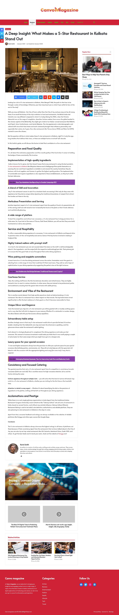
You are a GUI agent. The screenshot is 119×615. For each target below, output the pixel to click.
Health (56, 22)
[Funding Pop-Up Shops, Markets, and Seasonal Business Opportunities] (41, 548)
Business (32, 22)
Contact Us (105, 611)
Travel (72, 22)
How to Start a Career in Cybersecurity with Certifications (101, 103)
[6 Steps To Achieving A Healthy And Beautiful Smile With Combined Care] (87, 112)
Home (25, 22)
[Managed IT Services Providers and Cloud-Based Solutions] (87, 85)
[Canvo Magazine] (59, 10)
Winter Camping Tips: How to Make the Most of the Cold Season (102, 94)
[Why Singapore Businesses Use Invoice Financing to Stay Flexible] (18, 548)
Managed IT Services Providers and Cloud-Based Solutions (102, 85)
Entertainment (41, 22)
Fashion (50, 22)
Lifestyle (44, 598)
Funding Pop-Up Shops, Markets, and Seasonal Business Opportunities (41, 557)
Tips (67, 22)
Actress (44, 584)
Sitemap (111, 611)
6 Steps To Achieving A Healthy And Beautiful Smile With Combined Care (102, 112)
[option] (41, 481)
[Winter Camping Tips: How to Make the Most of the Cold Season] (87, 94)
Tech (62, 22)
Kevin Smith (11, 44)
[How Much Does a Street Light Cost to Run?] (64, 548)
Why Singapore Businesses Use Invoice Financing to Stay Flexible (18, 556)
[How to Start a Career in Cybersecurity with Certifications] (87, 103)
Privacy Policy (97, 611)
